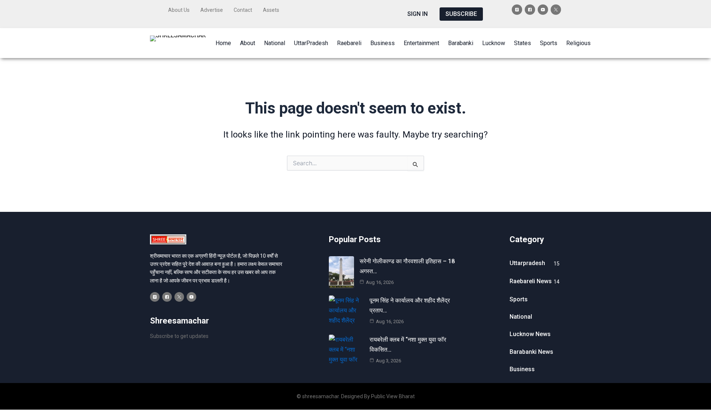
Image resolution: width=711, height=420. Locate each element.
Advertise (211, 10)
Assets (271, 10)
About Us (179, 10)
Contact (243, 10)
